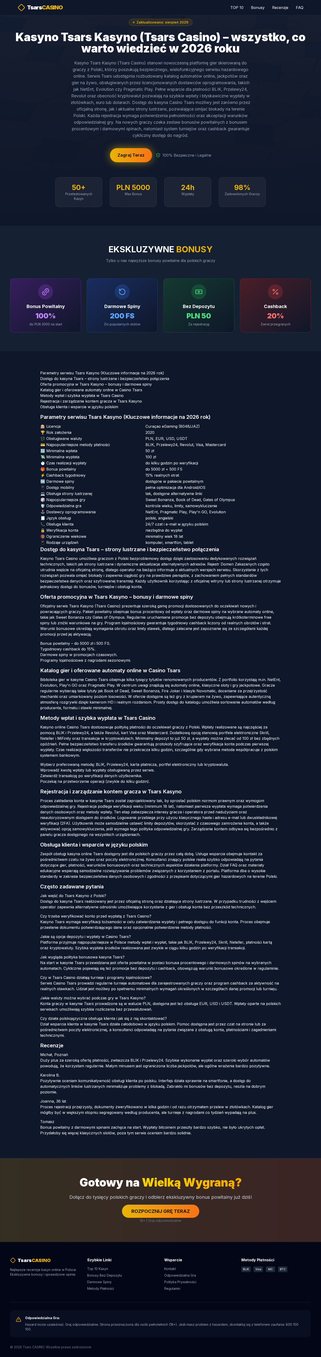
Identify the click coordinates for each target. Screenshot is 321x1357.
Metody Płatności (100, 1288)
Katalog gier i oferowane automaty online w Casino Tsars (91, 390)
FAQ (299, 7)
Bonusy (258, 7)
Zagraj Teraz (131, 155)
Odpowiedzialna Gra (180, 1275)
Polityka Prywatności (180, 1282)
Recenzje (280, 7)
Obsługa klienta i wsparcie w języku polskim (79, 406)
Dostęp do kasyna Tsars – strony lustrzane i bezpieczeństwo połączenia (104, 378)
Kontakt (170, 1269)
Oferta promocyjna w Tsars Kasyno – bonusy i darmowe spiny (96, 384)
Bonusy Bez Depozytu (104, 1275)
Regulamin (172, 1288)
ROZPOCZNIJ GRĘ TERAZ (160, 1211)
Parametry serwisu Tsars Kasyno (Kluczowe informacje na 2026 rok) (102, 373)
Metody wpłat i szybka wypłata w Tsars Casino (82, 395)
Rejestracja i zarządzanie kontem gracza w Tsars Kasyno (91, 401)
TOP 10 (236, 7)
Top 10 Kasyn (97, 1269)
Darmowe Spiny (99, 1282)
